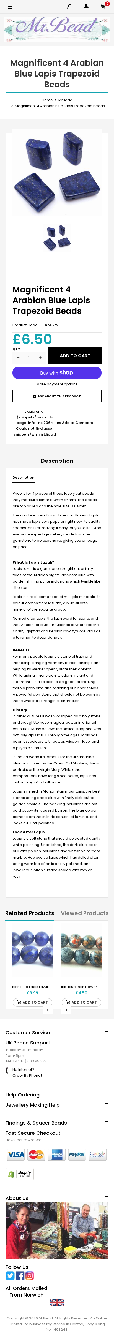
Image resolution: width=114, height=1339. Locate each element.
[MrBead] (57, 30)
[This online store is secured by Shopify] (20, 1179)
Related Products (29, 913)
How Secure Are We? (25, 1139)
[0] (103, 7)
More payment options (57, 384)
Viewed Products (85, 913)
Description (57, 461)
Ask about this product (59, 396)
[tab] (23, 479)
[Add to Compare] (45, 941)
